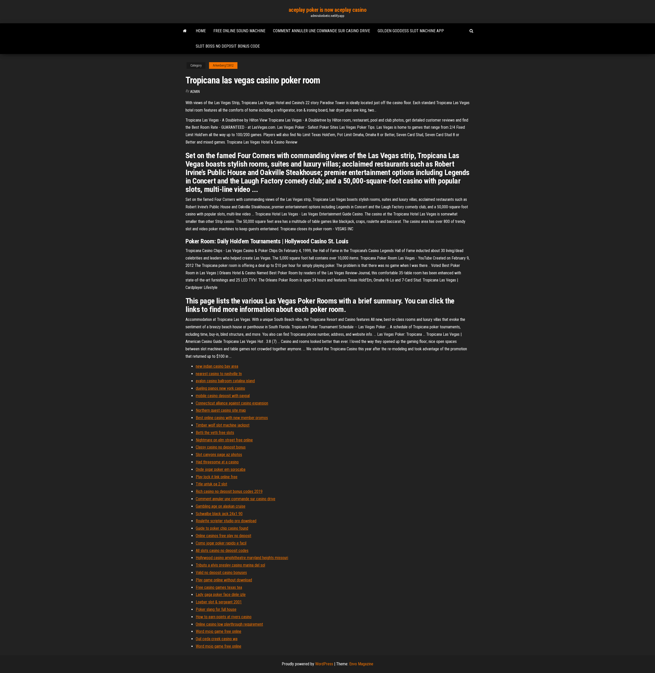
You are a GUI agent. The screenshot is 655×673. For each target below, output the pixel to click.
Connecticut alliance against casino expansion (232, 403)
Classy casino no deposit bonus (221, 447)
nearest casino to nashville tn (219, 373)
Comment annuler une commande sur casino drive (321, 30)
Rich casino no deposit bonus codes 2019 (229, 491)
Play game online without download (224, 580)
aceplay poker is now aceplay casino (328, 10)
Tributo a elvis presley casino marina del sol (230, 565)
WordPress (324, 663)
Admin (195, 92)
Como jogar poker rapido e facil (221, 543)
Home (201, 30)
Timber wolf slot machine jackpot (222, 425)
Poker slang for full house (216, 609)
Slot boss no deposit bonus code (228, 46)
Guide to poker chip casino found (222, 528)
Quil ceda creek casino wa (216, 638)
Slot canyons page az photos (219, 454)
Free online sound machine (239, 30)
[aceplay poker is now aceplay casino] (185, 31)
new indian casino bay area (217, 366)
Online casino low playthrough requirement (229, 624)
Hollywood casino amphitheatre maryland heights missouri (242, 557)
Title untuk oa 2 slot (211, 484)
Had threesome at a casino (217, 462)
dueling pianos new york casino (220, 388)
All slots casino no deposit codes (222, 550)
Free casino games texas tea (219, 587)
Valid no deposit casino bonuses (221, 572)
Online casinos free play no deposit (223, 535)
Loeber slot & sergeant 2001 (219, 602)
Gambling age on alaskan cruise (220, 506)
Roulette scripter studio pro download (226, 520)
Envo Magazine (361, 663)
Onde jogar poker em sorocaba (220, 469)
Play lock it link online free (216, 476)
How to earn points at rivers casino (224, 616)
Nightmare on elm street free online (224, 440)
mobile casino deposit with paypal (223, 395)
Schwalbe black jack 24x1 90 (219, 513)
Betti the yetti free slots (215, 432)
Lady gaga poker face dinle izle (221, 594)
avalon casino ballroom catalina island (225, 380)
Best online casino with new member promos (232, 417)
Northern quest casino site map (221, 410)
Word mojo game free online (218, 631)
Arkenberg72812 (223, 65)
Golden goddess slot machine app (411, 30)
